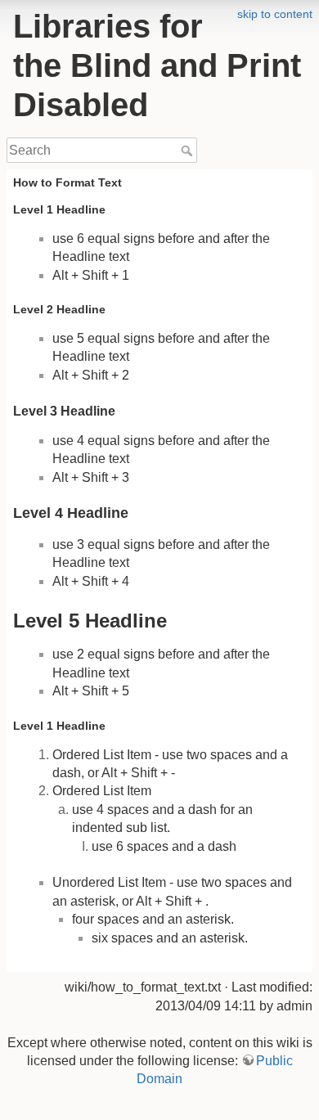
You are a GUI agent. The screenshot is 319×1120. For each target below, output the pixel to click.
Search (188, 150)
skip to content (274, 13)
